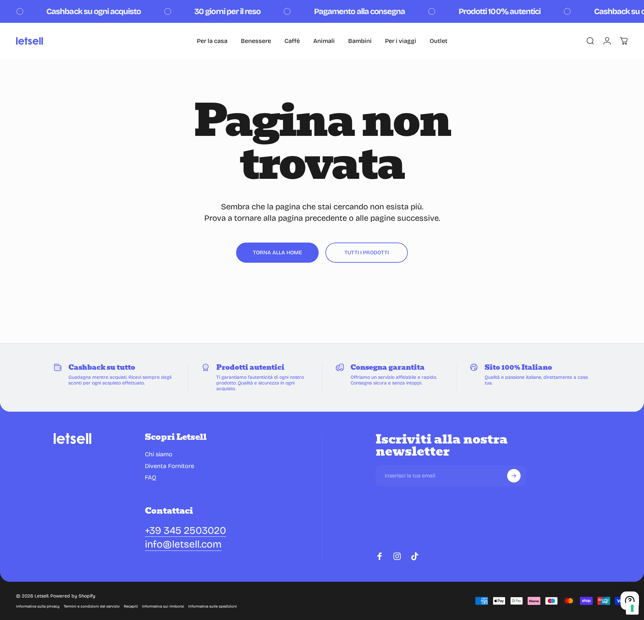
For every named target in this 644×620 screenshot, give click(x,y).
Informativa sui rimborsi (163, 606)
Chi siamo (158, 454)
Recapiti (131, 606)
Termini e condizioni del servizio (92, 606)
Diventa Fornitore (169, 466)
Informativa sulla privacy (38, 606)
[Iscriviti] (514, 475)
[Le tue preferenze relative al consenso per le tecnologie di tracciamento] (632, 608)
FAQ (150, 477)
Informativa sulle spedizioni (212, 606)
